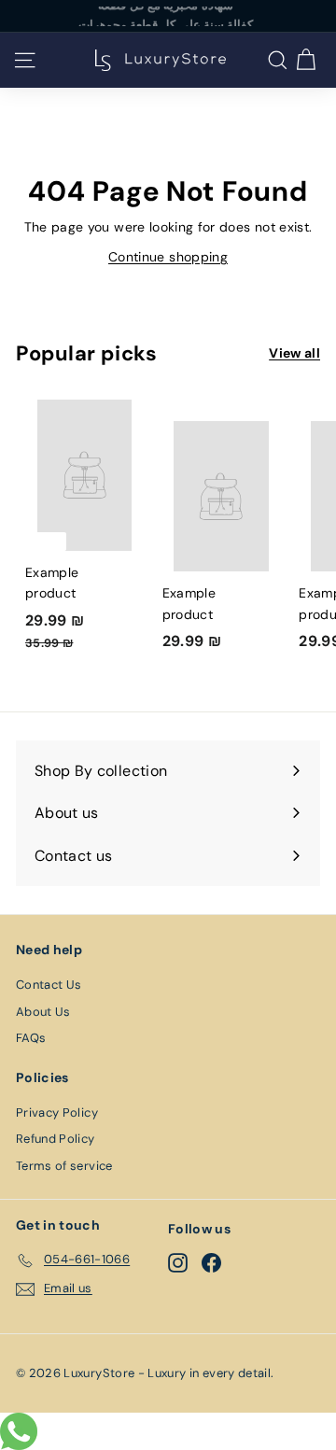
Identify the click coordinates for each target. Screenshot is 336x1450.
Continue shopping (168, 256)
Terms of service (64, 1166)
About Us (43, 1012)
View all (294, 353)
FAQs (31, 1038)
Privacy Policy (57, 1112)
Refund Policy (55, 1139)
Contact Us (49, 984)
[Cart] (305, 60)
